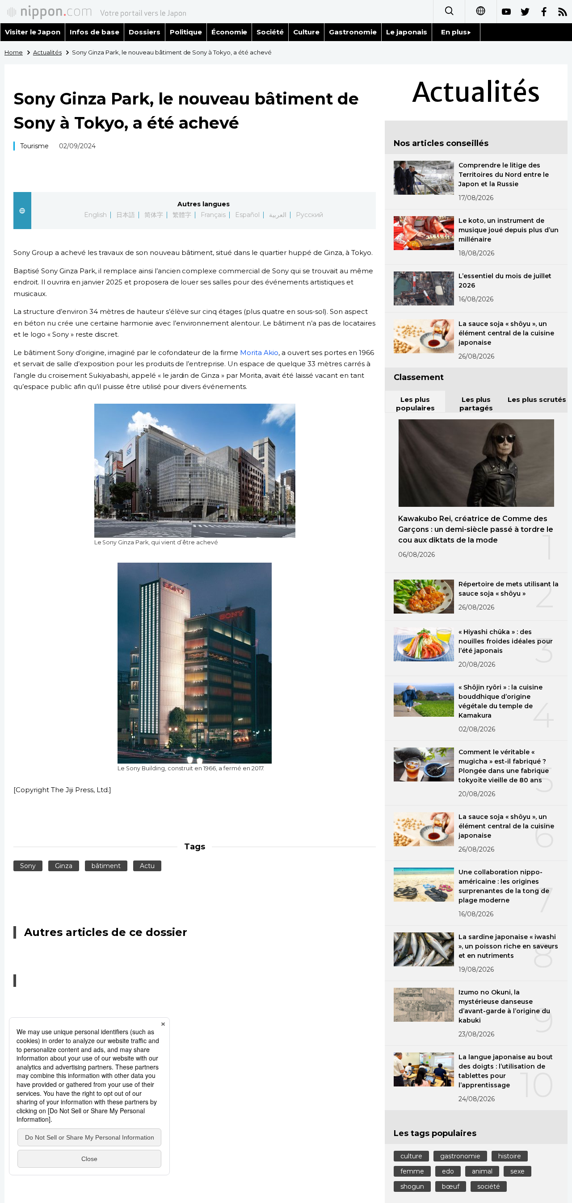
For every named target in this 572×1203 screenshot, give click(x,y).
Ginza (63, 866)
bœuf (450, 1186)
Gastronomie (353, 32)
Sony (28, 866)
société (488, 1186)
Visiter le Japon (32, 32)
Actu (147, 866)
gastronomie (460, 1156)
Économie (229, 32)
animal (482, 1171)
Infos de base (94, 32)
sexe (517, 1171)
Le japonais (406, 32)
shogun (412, 1186)
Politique (186, 32)
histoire (509, 1156)
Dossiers (144, 32)
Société (270, 32)
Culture (306, 32)
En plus (454, 32)
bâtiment (106, 866)
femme (412, 1171)
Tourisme (34, 146)
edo (448, 1171)
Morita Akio (259, 352)
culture (411, 1156)
